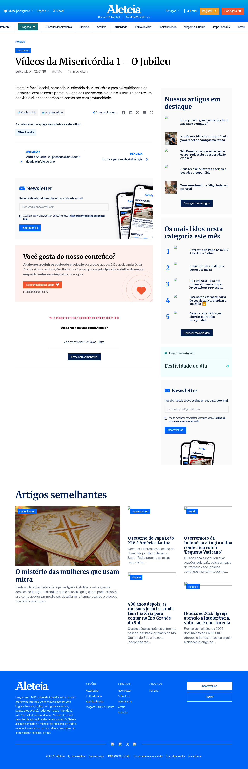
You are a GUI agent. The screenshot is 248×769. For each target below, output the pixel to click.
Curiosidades (27, 511)
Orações (26, 27)
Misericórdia (26, 132)
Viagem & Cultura (194, 27)
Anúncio (122, 712)
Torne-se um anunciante (148, 756)
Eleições (193, 586)
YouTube (57, 71)
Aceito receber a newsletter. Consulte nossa (64, 217)
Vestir (121, 707)
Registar (207, 11)
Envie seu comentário (84, 357)
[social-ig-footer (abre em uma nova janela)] (135, 744)
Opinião (84, 27)
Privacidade (195, 756)
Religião (20, 41)
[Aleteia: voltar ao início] (124, 9)
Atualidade (120, 27)
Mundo (192, 511)
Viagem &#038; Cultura (100, 707)
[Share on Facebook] (123, 112)
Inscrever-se (30, 228)
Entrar (193, 11)
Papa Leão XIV (221, 27)
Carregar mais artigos (197, 203)
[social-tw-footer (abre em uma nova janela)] (127, 744)
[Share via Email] (144, 112)
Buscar (60, 11)
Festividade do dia (186, 366)
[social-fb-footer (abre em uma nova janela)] (120, 744)
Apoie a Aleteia (76, 756)
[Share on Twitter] (137, 112)
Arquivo (101, 27)
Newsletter (124, 690)
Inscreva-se (125, 701)
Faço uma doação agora (40, 285)
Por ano (153, 690)
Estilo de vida (143, 27)
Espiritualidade (168, 27)
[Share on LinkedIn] (130, 112)
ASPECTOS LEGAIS (119, 756)
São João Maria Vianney (138, 17)
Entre (101, 342)
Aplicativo (123, 696)
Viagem (136, 577)
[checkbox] (20, 216)
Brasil (241, 27)
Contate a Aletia (175, 756)
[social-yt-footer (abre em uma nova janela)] (113, 744)
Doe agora (230, 11)
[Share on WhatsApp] (151, 112)
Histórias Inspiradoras (59, 27)
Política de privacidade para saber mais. (197, 419)
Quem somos (96, 756)
